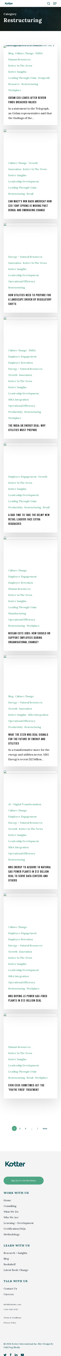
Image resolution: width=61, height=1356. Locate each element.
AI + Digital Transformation (24, 804)
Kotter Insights (17, 71)
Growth (33, 163)
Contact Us (10, 1288)
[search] (49, 3)
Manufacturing (17, 613)
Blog (11, 53)
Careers (9, 1294)
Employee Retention (20, 362)
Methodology (12, 1234)
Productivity (15, 411)
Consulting (10, 1206)
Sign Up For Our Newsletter (23, 1180)
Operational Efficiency (21, 281)
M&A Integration (18, 399)
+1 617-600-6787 (11, 1309)
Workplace (14, 90)
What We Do (11, 1211)
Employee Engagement (22, 356)
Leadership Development (23, 181)
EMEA (39, 53)
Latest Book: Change (16, 1270)
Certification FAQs (15, 1228)
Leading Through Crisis (22, 77)
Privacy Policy (10, 1322)
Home (7, 1200)
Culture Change (24, 53)
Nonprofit (44, 77)
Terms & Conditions (12, 1317)
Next (45, 1128)
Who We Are (11, 1217)
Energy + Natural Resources (25, 256)
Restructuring (29, 84)
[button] (55, 3)
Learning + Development (19, 1223)
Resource (14, 84)
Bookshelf (9, 1264)
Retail (30, 193)
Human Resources (19, 59)
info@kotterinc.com (12, 1304)
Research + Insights (15, 1253)
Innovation (14, 169)
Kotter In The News (20, 65)
